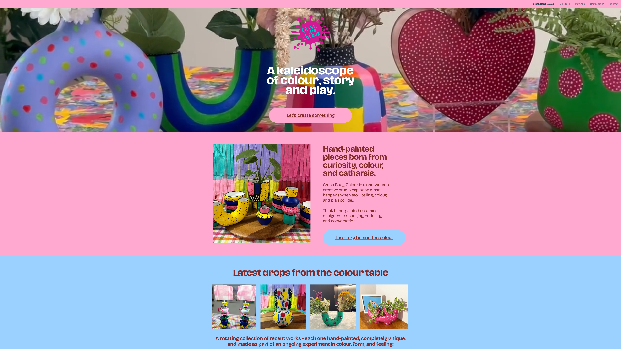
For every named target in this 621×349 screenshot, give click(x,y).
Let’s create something (311, 115)
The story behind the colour (364, 237)
